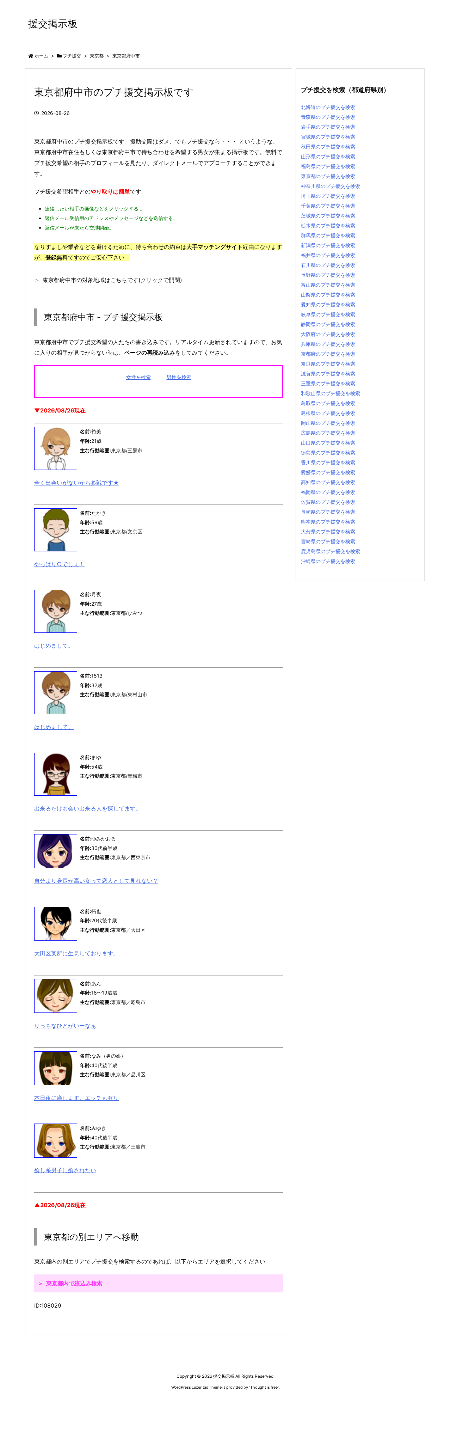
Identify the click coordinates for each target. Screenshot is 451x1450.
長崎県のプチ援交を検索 (328, 512)
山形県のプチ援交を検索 (328, 156)
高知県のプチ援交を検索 (328, 482)
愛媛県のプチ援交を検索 (328, 472)
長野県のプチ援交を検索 (328, 275)
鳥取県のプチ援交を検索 (328, 403)
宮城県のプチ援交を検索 (328, 137)
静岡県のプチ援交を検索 (328, 324)
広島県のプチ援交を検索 (328, 433)
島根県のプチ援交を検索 (328, 413)
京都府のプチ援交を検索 (328, 354)
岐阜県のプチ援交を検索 (328, 314)
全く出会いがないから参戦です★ (76, 482)
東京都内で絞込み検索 (74, 1283)
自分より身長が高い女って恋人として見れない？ (96, 880)
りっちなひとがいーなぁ (65, 1025)
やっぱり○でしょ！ (59, 564)
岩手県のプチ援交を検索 (328, 127)
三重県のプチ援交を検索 (328, 383)
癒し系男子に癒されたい (65, 1170)
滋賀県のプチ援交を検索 (328, 374)
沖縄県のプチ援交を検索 (328, 561)
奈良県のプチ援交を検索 (328, 364)
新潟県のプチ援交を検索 (328, 245)
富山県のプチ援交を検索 (328, 285)
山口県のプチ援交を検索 (328, 443)
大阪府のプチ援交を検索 (328, 334)
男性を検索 (179, 377)
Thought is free (264, 1387)
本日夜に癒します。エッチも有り (76, 1097)
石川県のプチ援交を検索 (328, 265)
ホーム (41, 56)
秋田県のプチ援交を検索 (328, 146)
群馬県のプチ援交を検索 (328, 235)
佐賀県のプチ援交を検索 (328, 502)
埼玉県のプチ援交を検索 (328, 196)
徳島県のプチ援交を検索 (328, 452)
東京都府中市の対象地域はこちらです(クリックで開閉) (112, 279)
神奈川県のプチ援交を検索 (330, 186)
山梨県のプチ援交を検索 (328, 295)
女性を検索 (138, 377)
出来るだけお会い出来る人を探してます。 (87, 808)
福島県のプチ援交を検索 (328, 166)
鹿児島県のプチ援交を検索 (330, 551)
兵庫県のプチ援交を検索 (328, 344)
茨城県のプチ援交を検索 (328, 216)
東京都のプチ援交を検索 (328, 176)
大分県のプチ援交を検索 (328, 531)
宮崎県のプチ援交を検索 (328, 541)
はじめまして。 (54, 645)
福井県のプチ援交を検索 (328, 255)
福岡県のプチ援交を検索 (328, 492)
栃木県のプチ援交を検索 (328, 225)
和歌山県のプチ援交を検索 (330, 393)
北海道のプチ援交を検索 (328, 107)
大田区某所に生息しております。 (76, 953)
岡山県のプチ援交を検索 (328, 423)
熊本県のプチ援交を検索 (328, 522)
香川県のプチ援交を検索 (328, 462)
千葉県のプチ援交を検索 (328, 206)
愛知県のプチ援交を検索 (328, 304)
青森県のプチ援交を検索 (328, 117)
